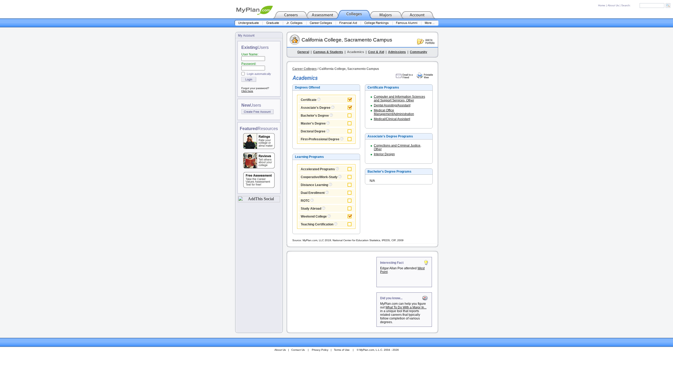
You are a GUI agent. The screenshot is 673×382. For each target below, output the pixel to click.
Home (601, 5)
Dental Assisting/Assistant (392, 105)
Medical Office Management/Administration (394, 112)
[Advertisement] (332, 290)
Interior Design (384, 154)
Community (418, 52)
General (303, 52)
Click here (247, 91)
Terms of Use (342, 349)
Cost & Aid (376, 52)
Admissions (397, 52)
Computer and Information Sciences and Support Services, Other (399, 98)
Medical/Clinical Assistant (392, 119)
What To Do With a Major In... (405, 307)
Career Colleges (304, 69)
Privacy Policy (320, 349)
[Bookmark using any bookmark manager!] (259, 201)
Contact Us (298, 349)
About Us (613, 5)
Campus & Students (328, 52)
